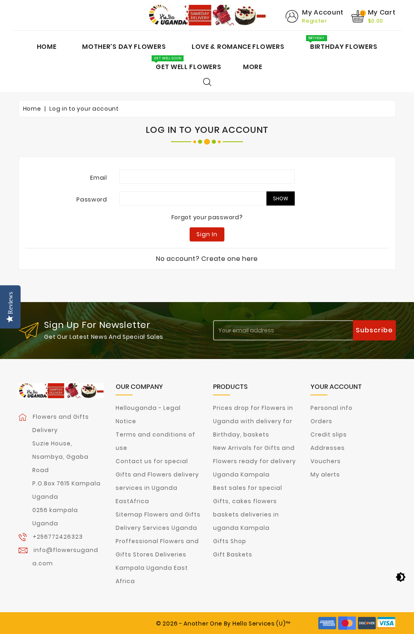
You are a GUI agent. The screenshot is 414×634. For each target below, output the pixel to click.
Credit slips (328, 434)
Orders (321, 421)
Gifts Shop (229, 541)
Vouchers (325, 461)
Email (98, 178)
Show (280, 198)
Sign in (207, 234)
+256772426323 (58, 537)
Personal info (331, 408)
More (252, 66)
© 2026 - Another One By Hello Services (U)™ (223, 623)
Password (91, 199)
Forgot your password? (207, 217)
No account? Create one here (207, 258)
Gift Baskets (232, 554)
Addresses (327, 448)
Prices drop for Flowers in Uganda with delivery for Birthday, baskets (253, 421)
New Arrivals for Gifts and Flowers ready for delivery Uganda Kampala (254, 461)
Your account (336, 386)
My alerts (325, 474)
